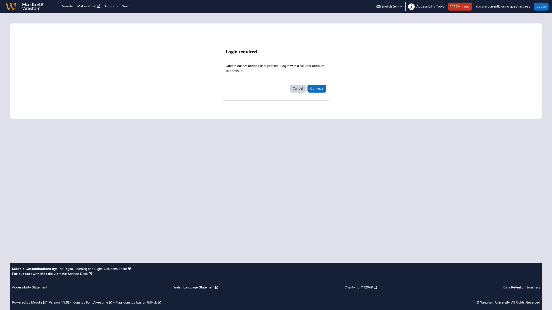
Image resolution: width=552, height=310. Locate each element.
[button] (389, 6)
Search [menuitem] (127, 6)
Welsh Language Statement (193, 287)
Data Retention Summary (521, 287)
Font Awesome (97, 302)
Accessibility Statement (29, 287)
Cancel (298, 88)
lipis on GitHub (146, 302)
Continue (316, 88)
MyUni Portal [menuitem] (86, 6)
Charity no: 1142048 (359, 287)
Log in (541, 6)
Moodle (36, 302)
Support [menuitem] (110, 6)
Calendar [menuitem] (67, 6)
